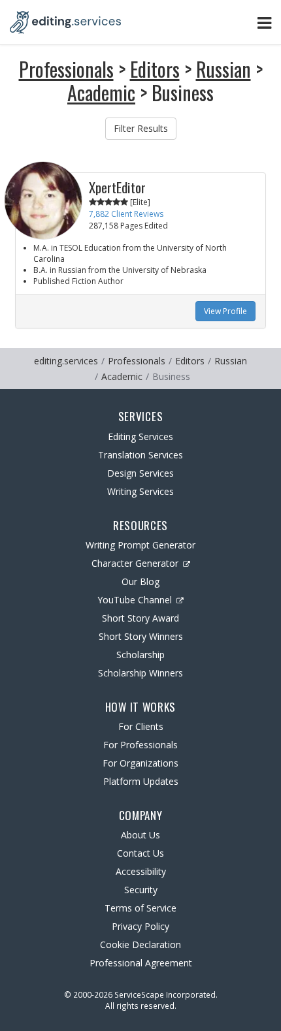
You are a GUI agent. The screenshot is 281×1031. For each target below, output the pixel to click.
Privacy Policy (140, 926)
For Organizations (140, 763)
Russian (223, 69)
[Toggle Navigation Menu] (264, 22)
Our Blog (140, 581)
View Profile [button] (225, 311)
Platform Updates (140, 781)
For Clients (140, 726)
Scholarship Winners (140, 673)
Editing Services (140, 436)
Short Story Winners (141, 636)
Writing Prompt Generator (140, 545)
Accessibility (141, 871)
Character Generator (134, 563)
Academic (101, 92)
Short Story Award (140, 618)
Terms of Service (140, 908)
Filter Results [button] (141, 128)
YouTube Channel (134, 600)
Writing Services (140, 491)
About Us (140, 835)
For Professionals (140, 744)
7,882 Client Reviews (126, 213)
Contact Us (140, 853)
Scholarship (140, 654)
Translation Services (140, 455)
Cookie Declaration (140, 944)
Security (140, 889)
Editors (155, 69)
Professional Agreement (141, 963)
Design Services (140, 473)
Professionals (66, 69)
